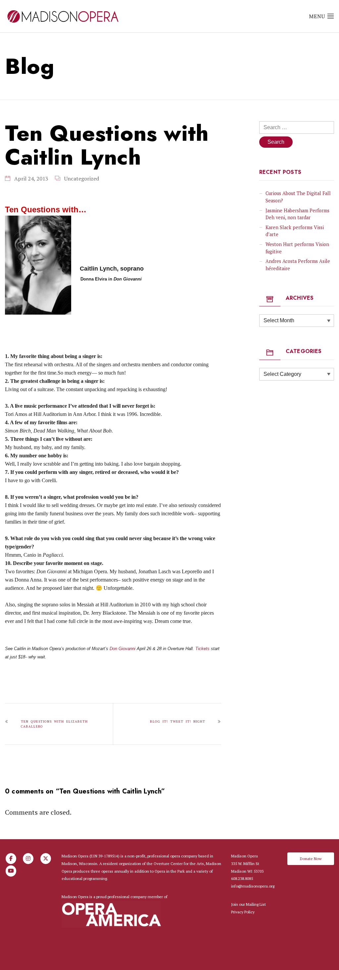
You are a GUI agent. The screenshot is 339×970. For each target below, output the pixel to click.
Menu (318, 16)
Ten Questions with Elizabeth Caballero (54, 724)
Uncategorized (81, 178)
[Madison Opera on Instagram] (28, 858)
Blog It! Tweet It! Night (177, 721)
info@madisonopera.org (252, 886)
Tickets (202, 648)
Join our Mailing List (248, 904)
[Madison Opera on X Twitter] (45, 858)
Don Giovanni (122, 648)
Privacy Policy (243, 911)
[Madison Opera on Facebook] (11, 858)
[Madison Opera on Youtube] (11, 871)
